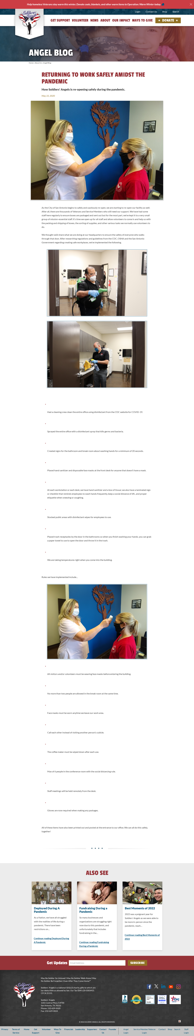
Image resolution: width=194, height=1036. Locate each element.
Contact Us (151, 11)
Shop (164, 11)
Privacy (4, 1029)
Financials (68, 1029)
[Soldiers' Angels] (29, 23)
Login (137, 11)
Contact (162, 1029)
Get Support (60, 20)
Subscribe (137, 963)
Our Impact (121, 20)
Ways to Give (142, 20)
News (94, 20)
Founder (112, 1029)
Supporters (92, 1029)
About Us (38, 63)
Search (176, 11)
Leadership (80, 1029)
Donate (168, 20)
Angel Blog (47, 63)
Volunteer (80, 20)
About (105, 20)
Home (31, 63)
